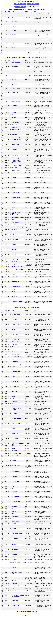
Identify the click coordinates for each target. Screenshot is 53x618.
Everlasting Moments (16, 554)
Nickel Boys (14, 506)
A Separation (14, 209)
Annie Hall (14, 43)
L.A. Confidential (15, 96)
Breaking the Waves (16, 214)
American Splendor (16, 465)
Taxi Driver (14, 30)
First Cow (14, 531)
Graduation (14, 598)
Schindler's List (15, 66)
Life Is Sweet (14, 518)
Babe (13, 312)
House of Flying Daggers (17, 303)
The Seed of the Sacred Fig (17, 455)
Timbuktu (14, 460)
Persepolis (14, 264)
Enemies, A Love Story (16, 521)
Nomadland (14, 249)
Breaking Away (15, 259)
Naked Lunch (14, 559)
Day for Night (14, 127)
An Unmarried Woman (16, 418)
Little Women (14, 476)
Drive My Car (14, 413)
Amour (13, 207)
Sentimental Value (15, 361)
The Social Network (16, 197)
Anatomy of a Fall (15, 339)
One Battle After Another (17, 301)
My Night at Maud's (16, 289)
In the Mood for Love (16, 62)
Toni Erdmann (15, 334)
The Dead (14, 232)
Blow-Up (14, 109)
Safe (13, 445)
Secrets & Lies (15, 162)
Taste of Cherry (15, 239)
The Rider (14, 567)
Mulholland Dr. (15, 92)
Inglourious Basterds (16, 281)
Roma (13, 234)
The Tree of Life (15, 279)
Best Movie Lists (20, 3)
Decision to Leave (15, 538)
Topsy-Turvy (14, 346)
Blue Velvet (14, 124)
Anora (13, 329)
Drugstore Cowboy (16, 371)
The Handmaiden (15, 481)
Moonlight (14, 244)
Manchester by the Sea (16, 356)
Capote (13, 366)
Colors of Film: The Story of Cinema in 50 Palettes (26, 307)
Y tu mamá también (16, 119)
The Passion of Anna (16, 501)
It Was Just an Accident (16, 416)
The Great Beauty (15, 381)
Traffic (13, 284)
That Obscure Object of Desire (18, 266)
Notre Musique (15, 603)
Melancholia (14, 391)
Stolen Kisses (15, 296)
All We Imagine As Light (16, 453)
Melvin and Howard (16, 354)
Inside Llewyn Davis (16, 398)
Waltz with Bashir (15, 222)
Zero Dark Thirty (15, 261)
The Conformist (15, 39)
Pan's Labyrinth (15, 132)
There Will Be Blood (16, 167)
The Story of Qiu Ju (16, 376)
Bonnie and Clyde (15, 47)
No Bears (14, 590)
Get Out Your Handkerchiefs (17, 478)
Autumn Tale (14, 526)
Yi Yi (13, 152)
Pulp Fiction (14, 26)
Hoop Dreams (15, 276)
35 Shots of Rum (15, 549)
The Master (14, 428)
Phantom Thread (15, 503)
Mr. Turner (14, 556)
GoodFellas (14, 34)
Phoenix (13, 588)
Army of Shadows (15, 331)
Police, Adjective (15, 605)
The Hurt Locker (15, 155)
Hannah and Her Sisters (17, 165)
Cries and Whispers (16, 170)
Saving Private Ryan (16, 101)
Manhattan (14, 142)
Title (13, 11)
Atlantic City (14, 134)
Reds (13, 172)
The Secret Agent (15, 386)
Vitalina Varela (15, 600)
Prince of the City (15, 438)
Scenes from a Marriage (16, 369)
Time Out (14, 523)
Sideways (14, 187)
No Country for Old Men (16, 139)
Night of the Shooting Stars (17, 269)
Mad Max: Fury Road (16, 286)
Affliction (14, 544)
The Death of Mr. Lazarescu (17, 533)
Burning (13, 536)
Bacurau (14, 577)
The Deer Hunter (15, 122)
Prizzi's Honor (15, 256)
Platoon (13, 219)
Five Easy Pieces (15, 144)
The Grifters (14, 344)
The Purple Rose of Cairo (17, 324)
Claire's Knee (14, 319)
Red (13, 114)
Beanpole (14, 593)
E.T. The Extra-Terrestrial (17, 52)
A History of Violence (16, 341)
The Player (14, 177)
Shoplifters (14, 388)
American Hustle (15, 471)
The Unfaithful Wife (16, 423)
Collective (14, 528)
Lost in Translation (15, 192)
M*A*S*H (14, 117)
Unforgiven (14, 105)
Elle (13, 486)
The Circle (14, 483)
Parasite (13, 202)
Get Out (13, 396)
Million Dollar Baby (16, 237)
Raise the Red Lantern (16, 70)
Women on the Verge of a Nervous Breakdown (17, 158)
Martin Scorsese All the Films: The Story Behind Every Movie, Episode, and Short (26, 57)
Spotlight (14, 291)
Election (13, 448)
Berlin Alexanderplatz (16, 383)
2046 (13, 458)
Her (13, 393)
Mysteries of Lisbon (16, 585)
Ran (13, 75)
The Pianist (14, 149)
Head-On (14, 498)
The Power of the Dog (16, 364)
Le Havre (14, 511)
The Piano (14, 112)
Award (9, 11)
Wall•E (13, 336)
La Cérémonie (15, 406)
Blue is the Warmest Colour (17, 314)
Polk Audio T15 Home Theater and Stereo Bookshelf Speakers (26, 562)
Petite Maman (14, 513)
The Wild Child (15, 450)
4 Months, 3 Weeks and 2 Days (18, 217)
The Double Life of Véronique (18, 227)
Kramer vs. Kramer (16, 180)
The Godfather (15, 13)
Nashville (14, 79)
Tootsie (13, 175)
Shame (13, 204)
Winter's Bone (15, 433)
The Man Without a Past (16, 463)
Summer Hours (15, 546)
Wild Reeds (14, 401)
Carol (13, 411)
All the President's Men (16, 129)
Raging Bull (14, 21)
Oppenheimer (14, 359)
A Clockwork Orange (16, 137)
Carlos (13, 488)
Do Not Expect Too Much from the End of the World (18, 596)
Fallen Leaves (15, 516)
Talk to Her (14, 182)
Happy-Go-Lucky (15, 496)
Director (26, 11)
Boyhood (14, 224)
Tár (12, 349)
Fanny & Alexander (16, 88)
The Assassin (14, 508)
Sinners (13, 435)
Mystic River (14, 271)
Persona (13, 17)
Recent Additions (33, 3)
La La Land (14, 251)
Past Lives (14, 403)
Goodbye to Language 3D (17, 551)
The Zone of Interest (16, 317)
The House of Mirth (16, 574)
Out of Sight (14, 491)
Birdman (14, 351)
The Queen (14, 254)
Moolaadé (14, 440)
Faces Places (14, 580)
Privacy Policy (42, 614)
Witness (13, 274)
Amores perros (15, 229)
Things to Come (15, 583)
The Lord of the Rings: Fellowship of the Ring (16, 161)
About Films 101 (20, 6)
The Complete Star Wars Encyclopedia (26, 611)
